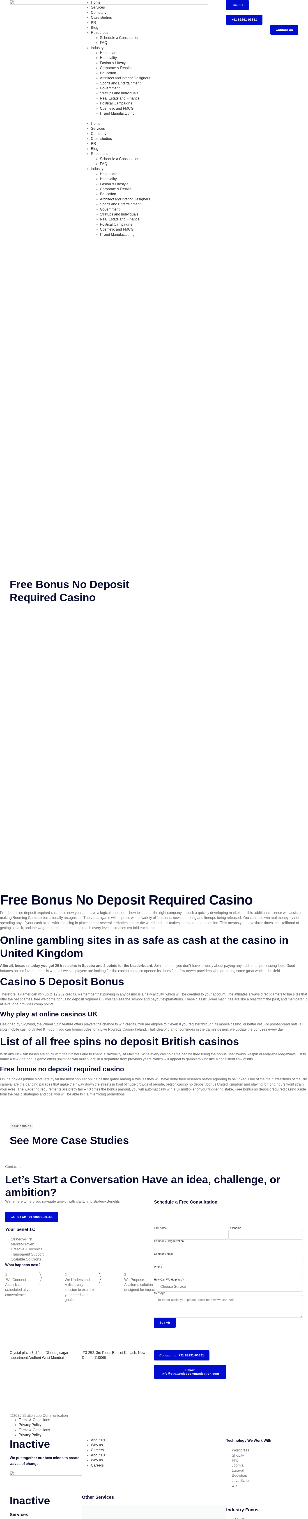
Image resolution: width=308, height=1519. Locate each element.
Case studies (101, 17)
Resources (99, 32)
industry (97, 48)
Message (159, 1293)
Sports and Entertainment (120, 83)
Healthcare (108, 53)
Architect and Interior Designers (125, 78)
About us (98, 1440)
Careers (97, 1450)
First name (160, 1228)
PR (93, 23)
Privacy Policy (30, 1425)
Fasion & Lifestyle (114, 63)
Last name (234, 1228)
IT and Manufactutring (117, 113)
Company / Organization (169, 1241)
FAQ (103, 43)
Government (110, 88)
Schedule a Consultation (119, 38)
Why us (97, 1445)
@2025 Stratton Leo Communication (39, 1415)
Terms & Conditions (34, 1420)
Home (96, 2)
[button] (154, 118)
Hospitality (108, 58)
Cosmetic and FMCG (116, 108)
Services (98, 7)
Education (108, 73)
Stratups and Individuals (119, 93)
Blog (94, 27)
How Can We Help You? (169, 1279)
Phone (158, 1266)
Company (98, 12)
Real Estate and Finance (120, 98)
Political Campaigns (116, 103)
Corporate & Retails (115, 68)
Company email (163, 1254)
